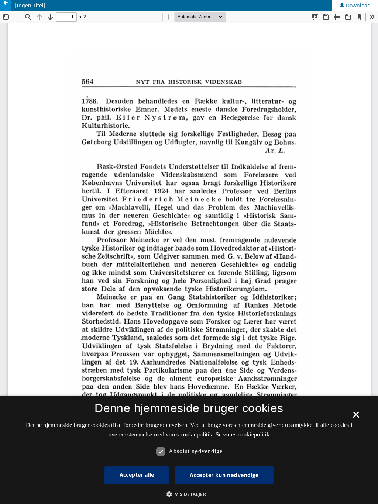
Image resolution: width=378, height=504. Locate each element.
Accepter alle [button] (137, 474)
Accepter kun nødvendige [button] (224, 475)
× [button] (356, 417)
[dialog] (189, 450)
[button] (189, 494)
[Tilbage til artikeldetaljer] (5, 5)
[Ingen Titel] (30, 5)
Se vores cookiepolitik (243, 434)
